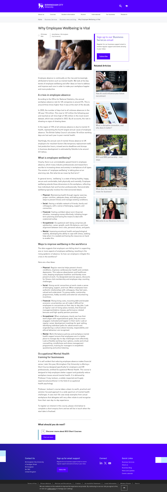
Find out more (48, 437)
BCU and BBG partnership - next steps (109, 158)
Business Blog (127, 468)
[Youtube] (109, 463)
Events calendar (127, 473)
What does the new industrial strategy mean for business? (111, 190)
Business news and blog (68, 19)
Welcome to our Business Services (110, 221)
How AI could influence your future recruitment (110, 95)
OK (124, 488)
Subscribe (103, 56)
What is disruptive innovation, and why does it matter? (109, 126)
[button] (41, 14)
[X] (105, 463)
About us (125, 465)
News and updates (128, 471)
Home (40, 19)
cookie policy (51, 489)
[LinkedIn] (101, 463)
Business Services (51, 19)
